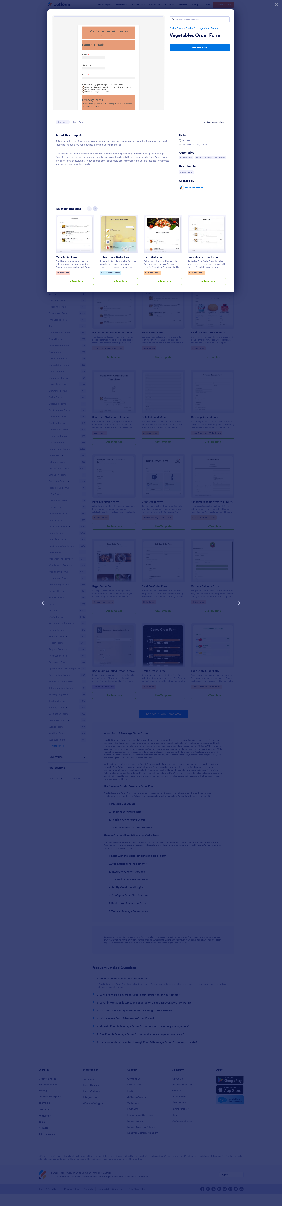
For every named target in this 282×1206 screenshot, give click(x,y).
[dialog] (141, 603)
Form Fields (78, 122)
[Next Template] (239, 603)
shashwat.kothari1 (194, 187)
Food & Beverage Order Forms (202, 28)
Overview (62, 122)
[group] (75, 252)
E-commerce (187, 172)
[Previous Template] (43, 603)
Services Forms (152, 272)
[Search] (173, 19)
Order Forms (176, 28)
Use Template (199, 47)
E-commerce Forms (110, 272)
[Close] (276, 4)
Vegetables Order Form (195, 35)
